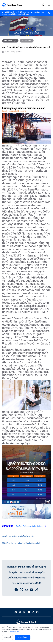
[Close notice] (49, 13)
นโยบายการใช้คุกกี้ (15, 632)
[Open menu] (49, 5)
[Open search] (43, 5)
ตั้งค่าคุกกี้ (7, 637)
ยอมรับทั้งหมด (22, 637)
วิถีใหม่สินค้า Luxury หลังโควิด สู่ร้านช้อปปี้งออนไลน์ (21, 543)
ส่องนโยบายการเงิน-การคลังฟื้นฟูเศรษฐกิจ (18, 536)
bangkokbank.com (22, 14)
